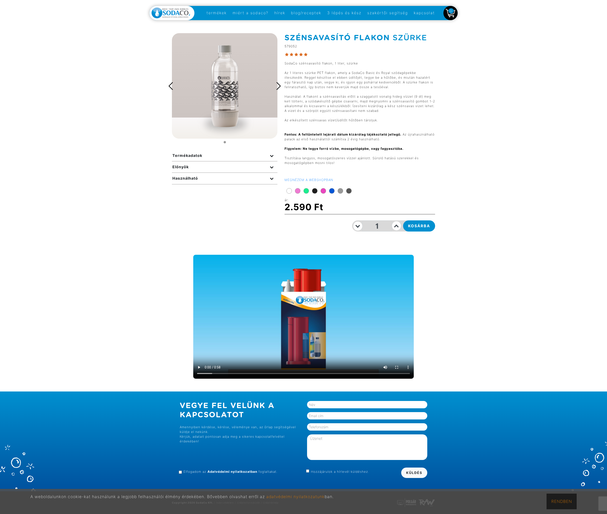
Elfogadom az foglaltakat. (230, 471)
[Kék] (332, 191)
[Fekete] (314, 191)
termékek (217, 13)
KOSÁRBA (419, 226)
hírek (279, 13)
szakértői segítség (387, 13)
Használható (185, 178)
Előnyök (180, 167)
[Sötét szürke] (349, 191)
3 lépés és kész (344, 13)
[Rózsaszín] (297, 191)
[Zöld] (306, 191)
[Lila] (323, 191)
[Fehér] (289, 191)
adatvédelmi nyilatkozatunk (295, 496)
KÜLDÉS (414, 473)
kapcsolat (424, 13)
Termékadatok (187, 155)
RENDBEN (561, 501)
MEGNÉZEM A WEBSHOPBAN (309, 180)
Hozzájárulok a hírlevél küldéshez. (340, 471)
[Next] (277, 86)
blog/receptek (306, 13)
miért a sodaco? (250, 13)
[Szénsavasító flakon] (224, 85)
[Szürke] (340, 191)
